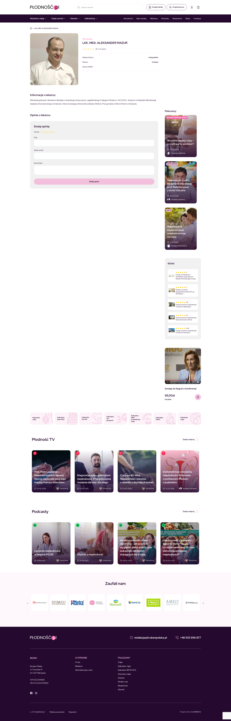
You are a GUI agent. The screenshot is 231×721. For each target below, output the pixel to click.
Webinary (154, 18)
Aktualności (128, 18)
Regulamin (73, 712)
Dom (31, 28)
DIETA (169, 210)
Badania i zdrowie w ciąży (177, 118)
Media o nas (123, 681)
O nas (77, 662)
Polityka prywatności (56, 712)
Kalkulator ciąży (124, 666)
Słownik (121, 689)
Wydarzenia (177, 18)
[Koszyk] (198, 7)
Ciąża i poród (57, 18)
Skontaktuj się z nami (84, 670)
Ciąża (120, 662)
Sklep (188, 18)
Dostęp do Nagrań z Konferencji (180, 388)
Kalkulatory (90, 18)
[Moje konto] (191, 7)
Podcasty (165, 18)
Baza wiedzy (142, 18)
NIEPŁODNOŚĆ (172, 164)
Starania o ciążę (37, 18)
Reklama (78, 666)
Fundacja (197, 18)
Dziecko (73, 18)
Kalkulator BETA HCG (127, 670)
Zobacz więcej (188, 439)
